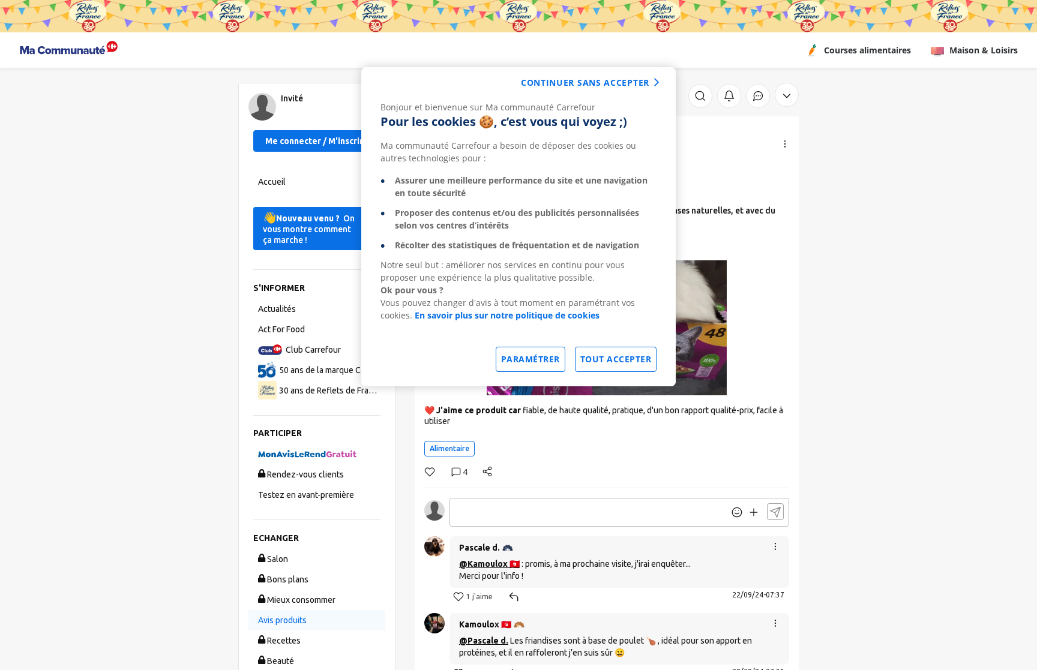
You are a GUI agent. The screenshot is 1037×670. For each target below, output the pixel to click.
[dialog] (518, 226)
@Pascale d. (483, 640)
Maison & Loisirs (983, 50)
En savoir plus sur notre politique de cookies (507, 315)
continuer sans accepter (585, 82)
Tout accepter (616, 359)
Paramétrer (530, 359)
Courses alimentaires (867, 50)
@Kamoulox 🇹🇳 (489, 564)
